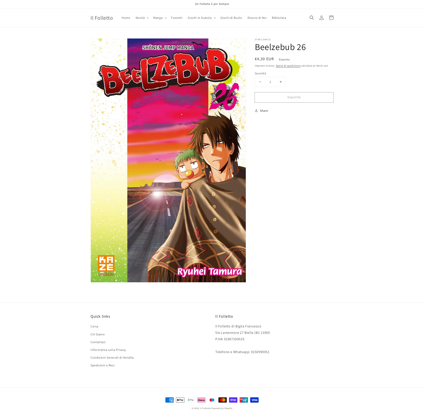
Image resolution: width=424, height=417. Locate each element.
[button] (142, 17)
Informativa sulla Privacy (108, 350)
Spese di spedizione (288, 65)
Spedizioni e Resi (102, 365)
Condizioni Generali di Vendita (112, 357)
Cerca (94, 326)
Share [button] (264, 111)
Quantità (260, 73)
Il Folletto (205, 408)
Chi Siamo (98, 334)
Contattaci (98, 342)
